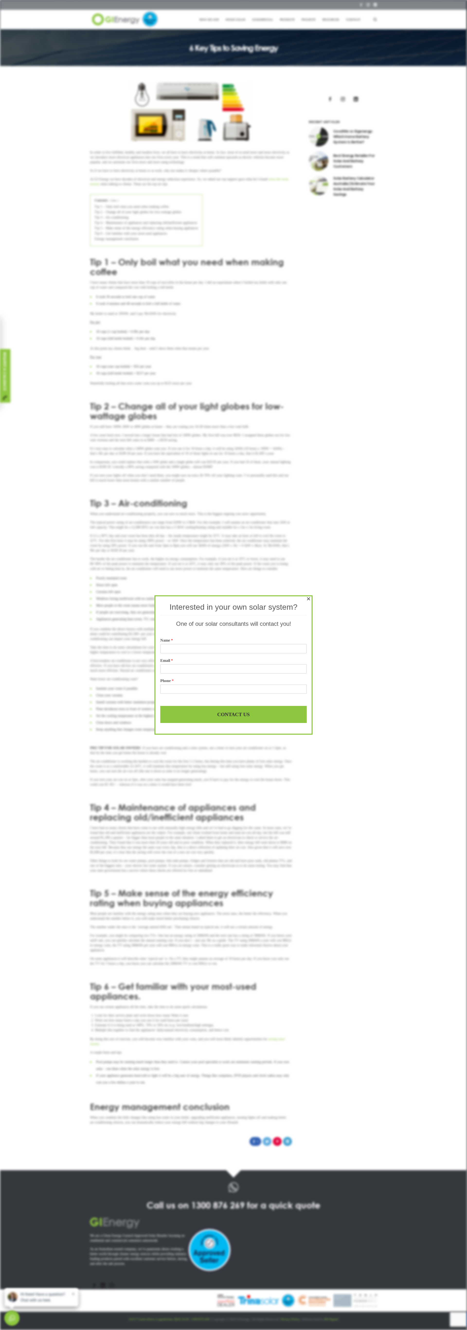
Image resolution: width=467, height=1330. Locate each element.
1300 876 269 (218, 1205)
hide (114, 200)
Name (166, 640)
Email (166, 660)
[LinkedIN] (375, 5)
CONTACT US (233, 714)
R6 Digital (331, 1319)
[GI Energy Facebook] (94, 1285)
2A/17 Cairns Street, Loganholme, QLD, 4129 (159, 1319)
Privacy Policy (290, 1319)
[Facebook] (361, 5)
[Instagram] (368, 5)
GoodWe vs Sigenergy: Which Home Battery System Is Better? (353, 136)
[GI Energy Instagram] (112, 1285)
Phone (167, 681)
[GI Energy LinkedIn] (103, 1285)
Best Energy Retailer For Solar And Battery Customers (354, 161)
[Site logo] (125, 19)
